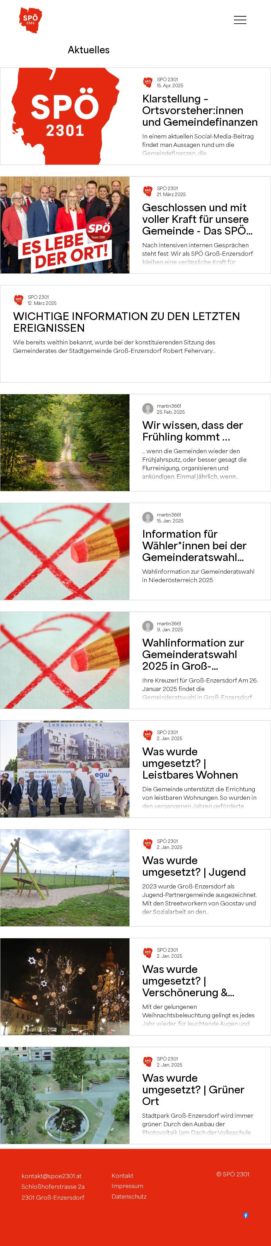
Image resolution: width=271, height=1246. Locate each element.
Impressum (127, 1185)
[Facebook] (245, 1215)
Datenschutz (129, 1196)
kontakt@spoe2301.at (52, 1176)
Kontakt (122, 1175)
